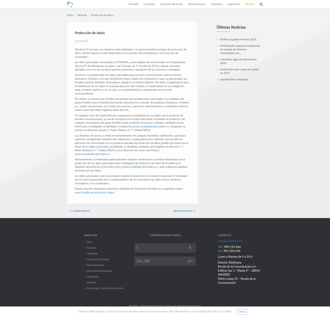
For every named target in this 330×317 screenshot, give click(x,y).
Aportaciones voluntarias (234, 79)
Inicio (70, 15)
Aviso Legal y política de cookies (104, 288)
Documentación (197, 4)
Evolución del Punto (171, 4)
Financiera (216, 4)
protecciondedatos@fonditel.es (150, 126)
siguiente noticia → (184, 211)
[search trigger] (261, 4)
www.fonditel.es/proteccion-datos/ (95, 192)
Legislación (233, 4)
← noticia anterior (80, 211)
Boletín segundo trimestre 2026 (238, 39)
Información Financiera (99, 271)
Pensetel (134, 4)
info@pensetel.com (230, 241)
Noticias (249, 4)
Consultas (149, 4)
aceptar (242, 312)
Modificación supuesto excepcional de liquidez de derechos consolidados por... (240, 50)
